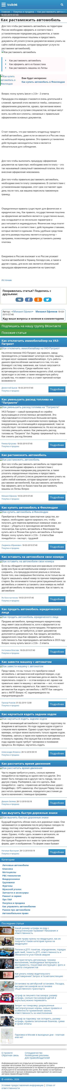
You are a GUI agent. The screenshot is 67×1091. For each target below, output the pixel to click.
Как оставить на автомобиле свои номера (33, 557)
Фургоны (7, 885)
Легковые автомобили (15, 865)
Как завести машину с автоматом (27, 662)
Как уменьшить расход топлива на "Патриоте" (27, 400)
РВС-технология (11, 875)
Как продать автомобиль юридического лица (31, 610)
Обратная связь (10, 1055)
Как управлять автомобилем (19, 906)
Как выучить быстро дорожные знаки (29, 813)
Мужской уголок (12, 889)
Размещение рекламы (37, 1055)
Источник (7, 280)
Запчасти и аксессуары (15, 892)
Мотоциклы (9, 872)
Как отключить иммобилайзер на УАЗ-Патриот (30, 342)
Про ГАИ (7, 899)
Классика (7, 868)
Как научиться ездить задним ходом (29, 714)
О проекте (7, 1053)
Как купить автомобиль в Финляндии (43, 82)
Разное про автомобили (16, 909)
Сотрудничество (33, 1053)
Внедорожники (11, 879)
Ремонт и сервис (12, 896)
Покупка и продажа (10, 390)
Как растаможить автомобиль (24, 455)
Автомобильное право (15, 913)
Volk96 (12, 5)
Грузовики (8, 882)
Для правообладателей (37, 1058)
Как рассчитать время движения (26, 763)
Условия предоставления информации (22, 1085)
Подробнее (57, 389)
